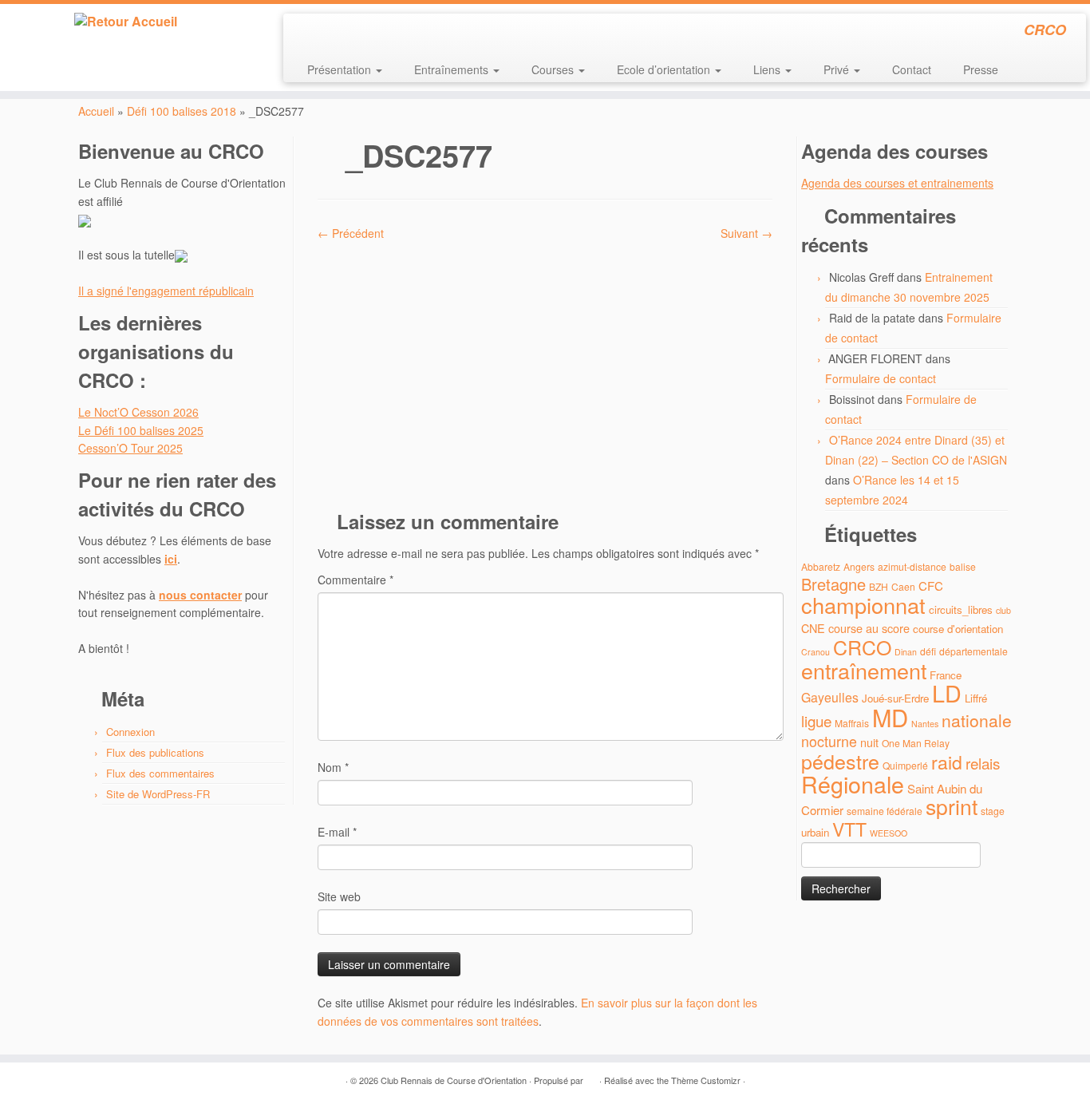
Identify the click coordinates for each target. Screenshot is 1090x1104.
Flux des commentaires (160, 773)
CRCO (862, 646)
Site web (339, 896)
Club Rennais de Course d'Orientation (454, 1080)
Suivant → (746, 233)
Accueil (96, 111)
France (946, 675)
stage (993, 810)
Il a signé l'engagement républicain (166, 291)
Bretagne (833, 584)
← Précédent (351, 233)
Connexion (130, 731)
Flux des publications (155, 752)
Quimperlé (905, 765)
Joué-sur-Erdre (895, 698)
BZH (878, 586)
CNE (813, 627)
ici (170, 559)
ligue (816, 720)
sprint (951, 806)
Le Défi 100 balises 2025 (140, 430)
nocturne (829, 741)
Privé (837, 69)
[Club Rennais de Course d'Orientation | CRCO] (125, 21)
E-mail (337, 832)
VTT (849, 829)
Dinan (906, 652)
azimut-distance (912, 566)
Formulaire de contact (880, 378)
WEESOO (888, 833)
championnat (863, 604)
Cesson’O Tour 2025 (130, 448)
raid (946, 762)
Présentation (340, 69)
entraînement (863, 670)
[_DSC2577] (545, 369)
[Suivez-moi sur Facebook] (349, 32)
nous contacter (200, 595)
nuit (869, 742)
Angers (859, 566)
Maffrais (852, 723)
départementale (973, 651)
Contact (911, 69)
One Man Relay (916, 743)
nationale (977, 720)
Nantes (924, 724)
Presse (980, 69)
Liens (768, 69)
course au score (869, 627)
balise (963, 566)
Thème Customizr (705, 1080)
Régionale (852, 783)
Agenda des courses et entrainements (897, 183)
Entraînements (453, 69)
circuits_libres (961, 609)
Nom (333, 767)
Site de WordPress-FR (158, 793)
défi (928, 651)
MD (890, 717)
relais (983, 763)
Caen (903, 586)
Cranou (815, 652)
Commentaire (355, 580)
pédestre (840, 760)
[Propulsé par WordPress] (591, 1076)
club (1003, 610)
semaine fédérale (884, 810)
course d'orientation (958, 628)
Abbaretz (820, 566)
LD (947, 692)
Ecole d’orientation (665, 69)
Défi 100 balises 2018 (181, 111)
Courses (554, 69)
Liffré (976, 698)
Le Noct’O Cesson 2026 (138, 412)
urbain (815, 832)
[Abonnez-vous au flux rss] (306, 32)
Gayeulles (830, 697)
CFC (930, 585)
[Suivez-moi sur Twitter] (327, 32)
